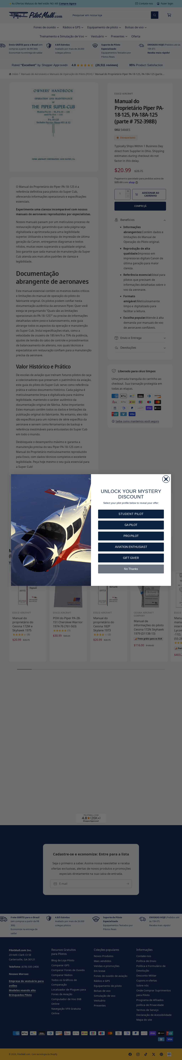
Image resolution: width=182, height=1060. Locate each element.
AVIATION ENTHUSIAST (131, 546)
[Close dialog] (166, 479)
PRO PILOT (131, 535)
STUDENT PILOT (131, 513)
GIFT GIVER (131, 557)
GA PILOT (131, 524)
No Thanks (131, 568)
